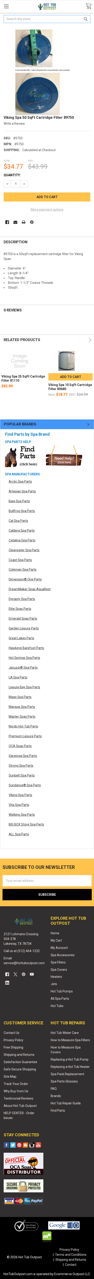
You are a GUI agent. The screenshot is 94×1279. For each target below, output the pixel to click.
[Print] (23, 222)
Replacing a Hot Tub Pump (70, 1059)
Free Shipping (13, 1047)
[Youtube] (31, 974)
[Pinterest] (31, 222)
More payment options (47, 209)
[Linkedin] (7, 982)
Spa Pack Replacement (67, 1074)
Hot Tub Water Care (65, 1033)
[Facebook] (7, 222)
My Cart (56, 940)
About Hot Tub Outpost (20, 1106)
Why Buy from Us (16, 1091)
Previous (80, 340)
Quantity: (12, 175)
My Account (59, 948)
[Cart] (88, 6)
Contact (70, 1264)
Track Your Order (16, 1084)
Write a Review (14, 123)
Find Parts (58, 1110)
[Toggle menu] (6, 6)
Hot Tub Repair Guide (66, 1103)
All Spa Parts (60, 998)
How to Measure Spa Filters (70, 1040)
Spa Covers (59, 969)
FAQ (54, 1088)
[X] (15, 974)
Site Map (10, 1076)
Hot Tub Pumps (62, 991)
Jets (54, 984)
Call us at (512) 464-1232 (22, 951)
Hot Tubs (57, 1006)
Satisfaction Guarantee (20, 1062)
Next (89, 340)
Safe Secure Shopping (20, 1069)
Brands (56, 1096)
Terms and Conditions (70, 1254)
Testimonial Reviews (18, 1098)
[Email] (15, 222)
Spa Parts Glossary (64, 1081)
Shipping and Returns (19, 1054)
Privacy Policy (13, 1040)
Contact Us (11, 1033)
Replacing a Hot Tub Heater (70, 1067)
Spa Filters (58, 962)
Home (55, 933)
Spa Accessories (63, 955)
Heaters (56, 977)
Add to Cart (70, 377)
